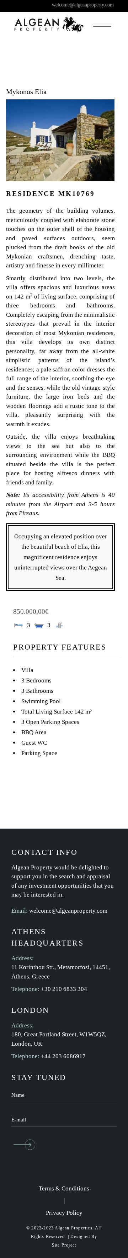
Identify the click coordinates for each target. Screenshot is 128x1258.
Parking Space (39, 753)
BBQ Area (34, 732)
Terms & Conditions (64, 1188)
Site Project (64, 1245)
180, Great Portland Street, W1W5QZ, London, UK (58, 1039)
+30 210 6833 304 (64, 989)
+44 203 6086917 (63, 1056)
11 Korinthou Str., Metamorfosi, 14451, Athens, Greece (60, 972)
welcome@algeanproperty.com (68, 910)
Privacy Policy (64, 1212)
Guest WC (34, 742)
